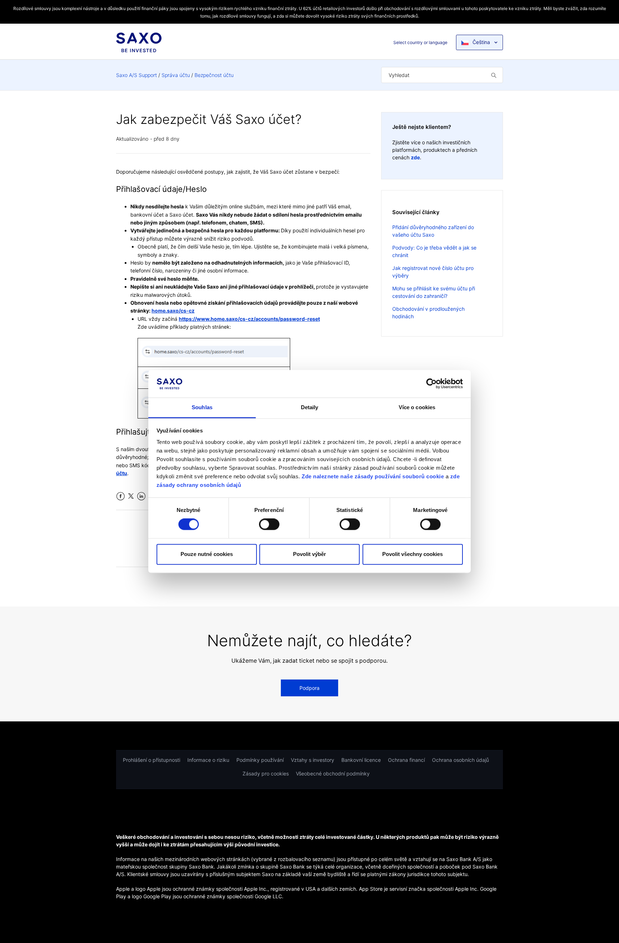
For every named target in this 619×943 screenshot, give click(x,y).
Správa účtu (176, 75)
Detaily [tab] (309, 407)
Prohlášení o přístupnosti (151, 760)
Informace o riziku (208, 760)
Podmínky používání (260, 760)
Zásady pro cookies (266, 773)
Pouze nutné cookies (207, 554)
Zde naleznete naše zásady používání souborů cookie (373, 476)
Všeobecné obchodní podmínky (333, 773)
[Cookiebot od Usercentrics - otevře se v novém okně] (431, 383)
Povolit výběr (309, 554)
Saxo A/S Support (136, 75)
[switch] (269, 524)
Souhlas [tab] (202, 407)
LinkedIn (141, 496)
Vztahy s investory (312, 760)
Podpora (309, 688)
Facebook (120, 496)
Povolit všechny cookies (412, 554)
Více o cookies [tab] (417, 407)
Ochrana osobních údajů (460, 760)
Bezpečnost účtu (214, 75)
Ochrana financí (406, 760)
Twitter (130, 496)
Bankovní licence (361, 760)
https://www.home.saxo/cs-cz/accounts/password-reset (249, 319)
